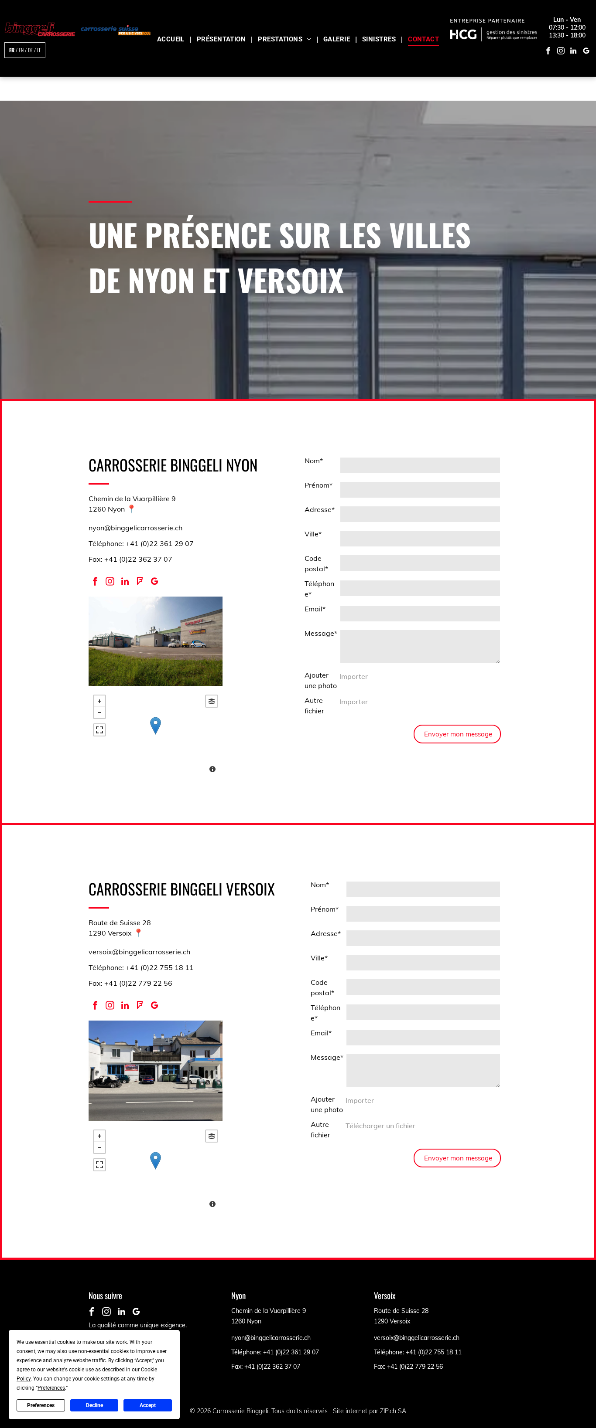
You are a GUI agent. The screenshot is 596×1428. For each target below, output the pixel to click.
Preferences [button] (51, 1388)
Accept (148, 1405)
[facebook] (548, 51)
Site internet (350, 1411)
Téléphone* (319, 588)
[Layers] (211, 701)
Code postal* (316, 563)
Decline (94, 1405)
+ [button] (99, 701)
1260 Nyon (107, 509)
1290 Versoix (110, 933)
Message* (321, 633)
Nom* (314, 460)
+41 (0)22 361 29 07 (291, 1352)
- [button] (99, 712)
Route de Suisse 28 (120, 922)
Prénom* (318, 485)
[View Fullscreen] (99, 730)
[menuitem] (172, 36)
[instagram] (560, 51)
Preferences (41, 1405)
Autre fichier (314, 705)
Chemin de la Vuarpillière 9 (132, 498)
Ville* (313, 533)
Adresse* (320, 509)
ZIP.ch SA (393, 1411)
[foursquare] (139, 582)
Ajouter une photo (321, 680)
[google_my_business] (586, 51)
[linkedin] (573, 51)
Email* (315, 608)
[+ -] (156, 734)
